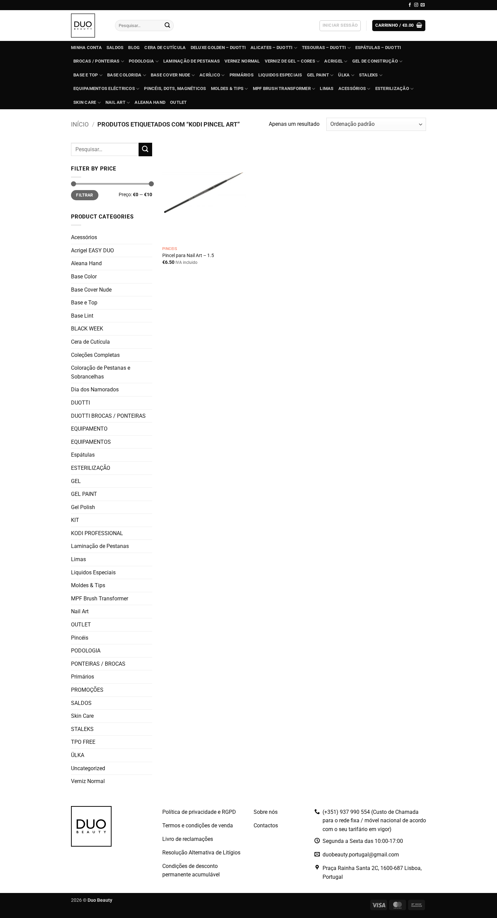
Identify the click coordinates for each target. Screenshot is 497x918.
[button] (340, 25)
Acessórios (352, 88)
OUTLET (178, 102)
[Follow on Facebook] (410, 5)
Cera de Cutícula (165, 47)
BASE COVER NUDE (170, 74)
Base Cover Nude (91, 289)
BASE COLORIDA (124, 74)
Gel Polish (83, 507)
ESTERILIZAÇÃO (392, 88)
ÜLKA (344, 74)
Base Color (84, 276)
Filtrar (84, 195)
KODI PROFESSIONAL (97, 533)
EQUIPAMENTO (89, 429)
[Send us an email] (423, 5)
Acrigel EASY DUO (92, 250)
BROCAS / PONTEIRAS (96, 61)
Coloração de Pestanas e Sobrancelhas (100, 372)
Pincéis (79, 638)
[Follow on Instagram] (416, 5)
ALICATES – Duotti (271, 47)
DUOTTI (80, 402)
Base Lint (82, 316)
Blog (134, 47)
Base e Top (84, 302)
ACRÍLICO (209, 74)
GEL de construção (375, 61)
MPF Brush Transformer (282, 88)
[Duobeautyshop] (88, 25)
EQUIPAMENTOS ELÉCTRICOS (104, 88)
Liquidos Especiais (280, 74)
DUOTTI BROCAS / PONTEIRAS (108, 416)
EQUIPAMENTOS (91, 442)
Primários (242, 74)
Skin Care (84, 102)
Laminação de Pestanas (191, 61)
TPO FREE (83, 742)
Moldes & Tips (227, 88)
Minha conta (86, 47)
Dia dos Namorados (95, 389)
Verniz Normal (242, 61)
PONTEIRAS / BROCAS (98, 664)
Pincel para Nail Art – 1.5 (188, 255)
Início (80, 124)
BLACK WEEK (87, 328)
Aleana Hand (150, 102)
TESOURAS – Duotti (324, 47)
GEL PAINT (318, 74)
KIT (75, 520)
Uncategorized (88, 768)
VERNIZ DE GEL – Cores (290, 61)
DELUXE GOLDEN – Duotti (218, 47)
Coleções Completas (95, 355)
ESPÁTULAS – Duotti (378, 47)
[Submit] (167, 25)
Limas (326, 88)
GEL (76, 481)
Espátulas (83, 455)
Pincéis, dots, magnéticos (175, 88)
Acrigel (333, 61)
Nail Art (115, 102)
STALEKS (368, 74)
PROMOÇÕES (87, 690)
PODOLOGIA (141, 61)
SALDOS (115, 47)
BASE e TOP (85, 74)
